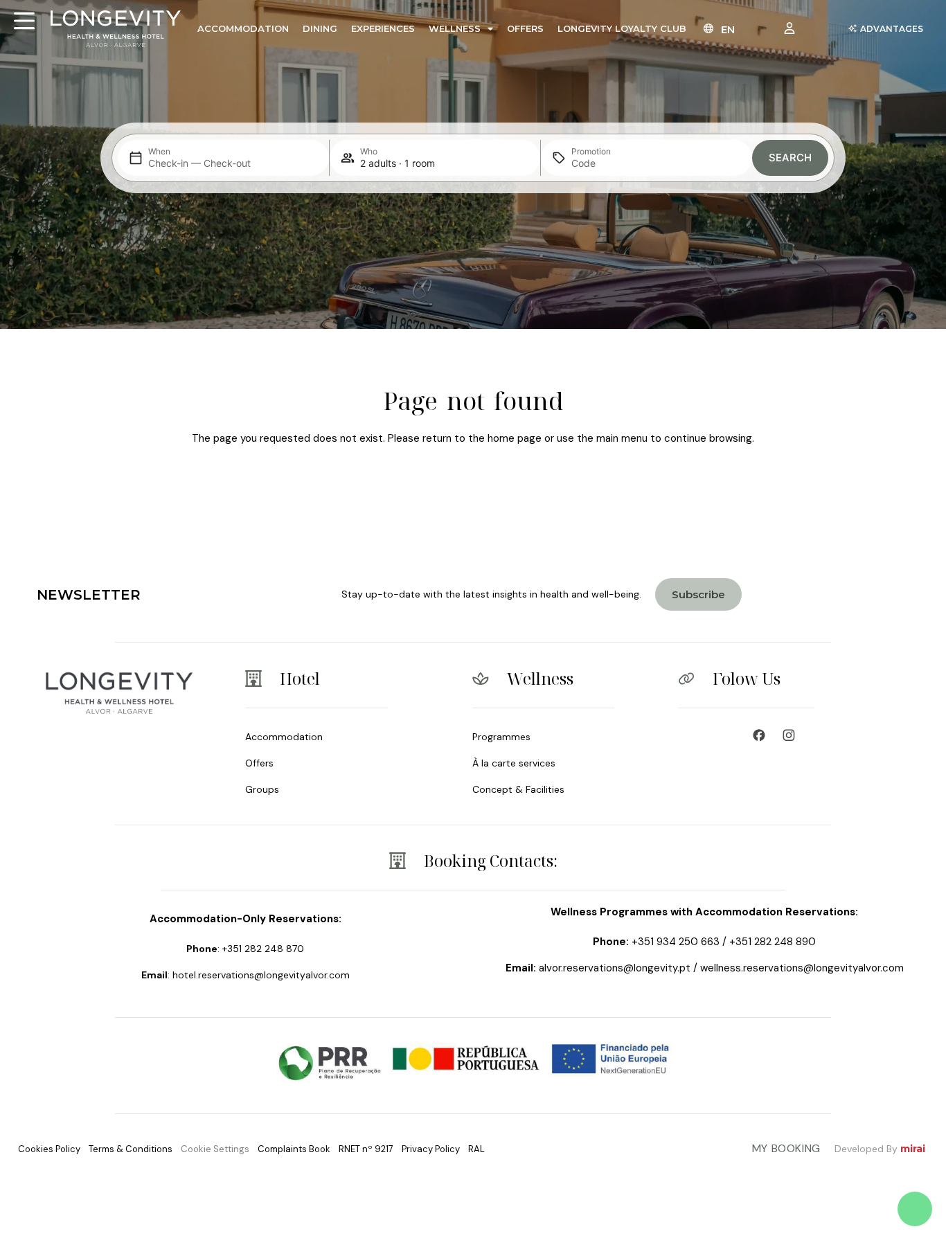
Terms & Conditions (130, 1149)
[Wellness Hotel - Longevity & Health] (762, 735)
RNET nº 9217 (366, 1149)
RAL (476, 1149)
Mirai (912, 1148)
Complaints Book (294, 1149)
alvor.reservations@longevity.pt (614, 968)
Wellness (455, 28)
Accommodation (243, 28)
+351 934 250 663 (676, 942)
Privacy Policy (431, 1149)
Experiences (383, 28)
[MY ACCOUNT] (793, 28)
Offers (525, 28)
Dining (320, 28)
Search (790, 157)
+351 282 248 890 (772, 942)
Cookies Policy (49, 1149)
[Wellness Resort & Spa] (792, 735)
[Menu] (24, 20)
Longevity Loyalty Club (621, 28)
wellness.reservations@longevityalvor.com (802, 968)
